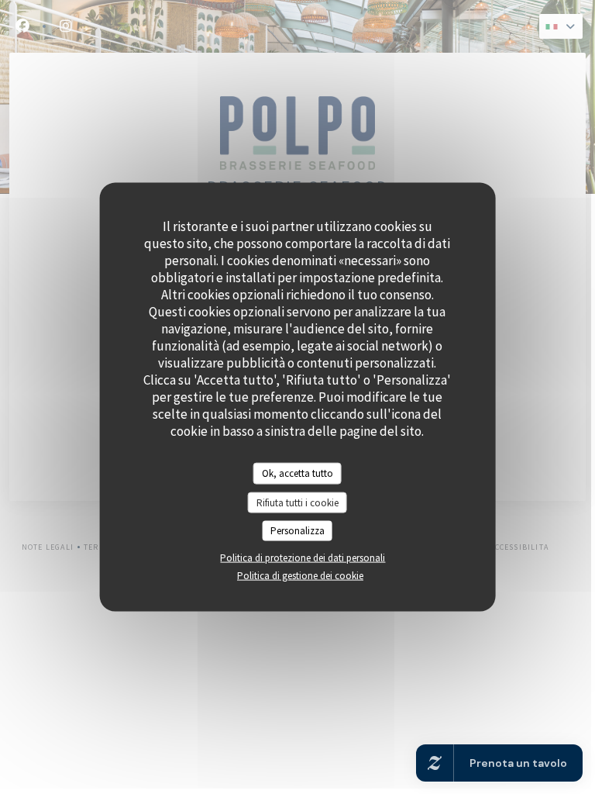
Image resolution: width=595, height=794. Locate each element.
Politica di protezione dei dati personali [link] (302, 557)
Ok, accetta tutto (297, 473)
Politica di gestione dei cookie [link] (300, 575)
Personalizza (297, 530)
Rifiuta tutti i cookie (297, 502)
